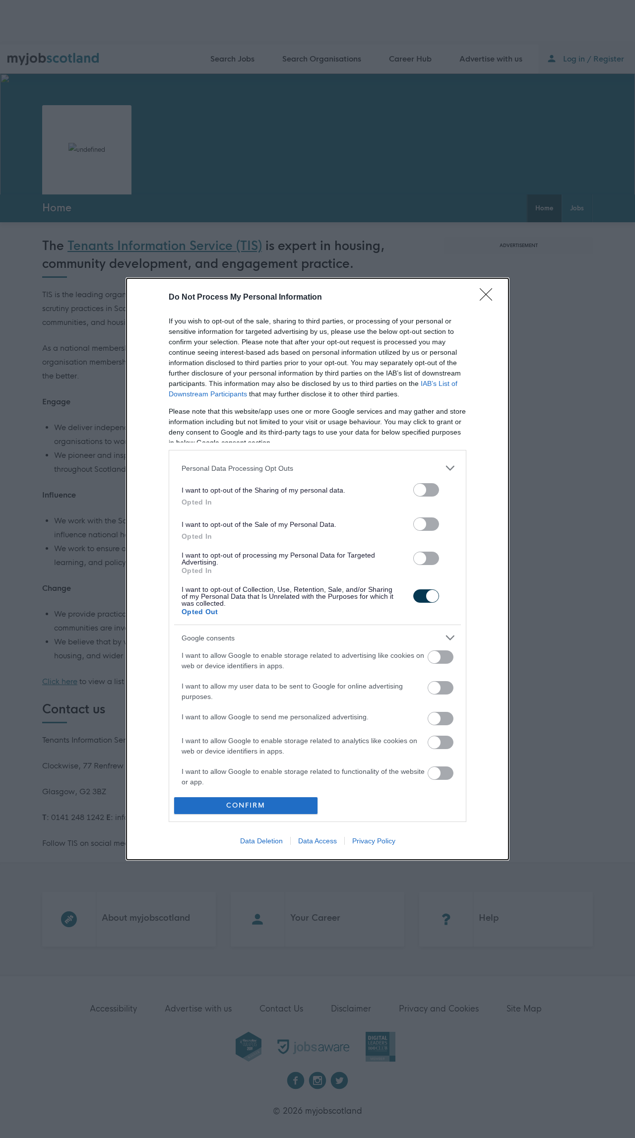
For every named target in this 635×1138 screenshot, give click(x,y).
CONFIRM (245, 805)
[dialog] (317, 568)
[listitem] (317, 468)
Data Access (317, 841)
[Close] (489, 297)
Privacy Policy (373, 841)
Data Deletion (261, 841)
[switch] (426, 490)
